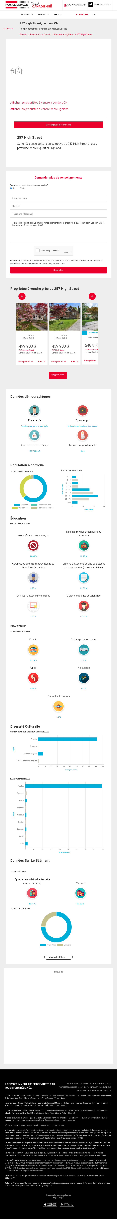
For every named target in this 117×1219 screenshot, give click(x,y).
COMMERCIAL (83, 1087)
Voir (40, 361)
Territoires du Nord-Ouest (14, 1098)
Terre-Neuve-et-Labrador (102, 1096)
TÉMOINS (95, 1091)
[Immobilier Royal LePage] (29, 5)
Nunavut (63, 1098)
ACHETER (25, 14)
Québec (29, 1096)
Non (14, 188)
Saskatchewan (71, 1096)
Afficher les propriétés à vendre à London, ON (38, 102)
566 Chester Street (92, 349)
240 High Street (58, 350)
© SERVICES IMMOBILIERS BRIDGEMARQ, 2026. (30, 1084)
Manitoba (60, 1096)
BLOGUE (108, 1084)
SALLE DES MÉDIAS (97, 1084)
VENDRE (42, 14)
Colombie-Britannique (48, 1096)
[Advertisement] (58, 1018)
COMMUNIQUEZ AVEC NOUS (77, 1084)
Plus (56, 14)
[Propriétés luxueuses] (99, 5)
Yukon (57, 1098)
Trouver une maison (12, 1096)
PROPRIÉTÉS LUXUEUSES (68, 1087)
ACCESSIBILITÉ (105, 1091)
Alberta (36, 1096)
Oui (23, 188)
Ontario (22, 1096)
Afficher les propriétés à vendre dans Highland (39, 109)
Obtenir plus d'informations (58, 125)
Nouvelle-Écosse (30, 1098)
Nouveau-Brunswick (85, 1096)
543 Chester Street (26, 350)
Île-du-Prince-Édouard (45, 1098)
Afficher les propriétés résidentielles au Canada (22, 1125)
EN (94, 14)
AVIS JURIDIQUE (105, 1087)
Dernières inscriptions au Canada (52, 1125)
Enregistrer (24, 361)
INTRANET (94, 1087)
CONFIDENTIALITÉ (84, 1091)
